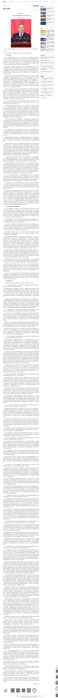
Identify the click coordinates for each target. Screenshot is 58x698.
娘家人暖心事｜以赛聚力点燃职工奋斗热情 (47, 66)
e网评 (42, 85)
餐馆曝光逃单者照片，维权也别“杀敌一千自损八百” (48, 93)
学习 (8, 1)
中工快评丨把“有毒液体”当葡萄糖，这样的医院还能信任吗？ (50, 39)
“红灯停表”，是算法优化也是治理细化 (48, 82)
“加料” (44, 97)
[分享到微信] (34, 6)
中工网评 (42, 81)
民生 (29, 1)
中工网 (4, 5)
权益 (24, 1)
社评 (42, 78)
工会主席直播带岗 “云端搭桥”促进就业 (46, 71)
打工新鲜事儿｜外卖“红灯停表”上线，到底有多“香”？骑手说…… (50, 50)
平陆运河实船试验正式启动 (50, 11)
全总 (14, 1)
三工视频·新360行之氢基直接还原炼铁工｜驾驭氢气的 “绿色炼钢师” (50, 31)
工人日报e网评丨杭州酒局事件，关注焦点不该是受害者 (50, 43)
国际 (37, 1)
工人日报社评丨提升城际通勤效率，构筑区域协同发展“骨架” (50, 46)
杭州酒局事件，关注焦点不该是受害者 (48, 86)
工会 (16, 1)
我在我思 (42, 95)
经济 (27, 1)
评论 (22, 1)
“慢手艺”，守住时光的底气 (47, 95)
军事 (35, 1)
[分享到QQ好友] (38, 6)
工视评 (42, 88)
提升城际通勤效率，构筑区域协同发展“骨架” (48, 79)
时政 (11, 1)
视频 (32, 1)
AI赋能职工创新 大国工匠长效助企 (45, 60)
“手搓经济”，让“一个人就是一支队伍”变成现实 (48, 89)
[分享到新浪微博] (36, 6)
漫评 (42, 97)
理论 (19, 1)
